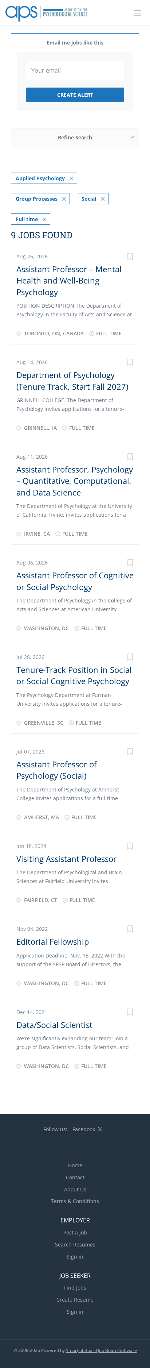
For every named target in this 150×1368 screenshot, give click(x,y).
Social (89, 198)
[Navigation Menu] (137, 13)
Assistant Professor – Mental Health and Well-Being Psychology (69, 280)
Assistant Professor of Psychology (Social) (56, 770)
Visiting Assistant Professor (66, 858)
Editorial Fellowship (52, 941)
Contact (75, 1177)
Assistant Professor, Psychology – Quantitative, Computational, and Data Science (74, 481)
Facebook (83, 1129)
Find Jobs (75, 1287)
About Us (75, 1189)
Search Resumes (75, 1244)
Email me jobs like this (75, 42)
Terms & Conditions (75, 1201)
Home (75, 1165)
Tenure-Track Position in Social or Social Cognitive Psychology (74, 675)
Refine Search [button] (75, 137)
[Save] (130, 257)
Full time (27, 219)
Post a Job (75, 1232)
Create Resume (75, 1299)
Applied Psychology (40, 178)
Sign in (75, 1256)
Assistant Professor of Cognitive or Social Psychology (75, 581)
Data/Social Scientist (54, 1024)
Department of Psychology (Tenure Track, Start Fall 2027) (72, 380)
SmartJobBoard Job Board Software (101, 1350)
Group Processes (37, 198)
